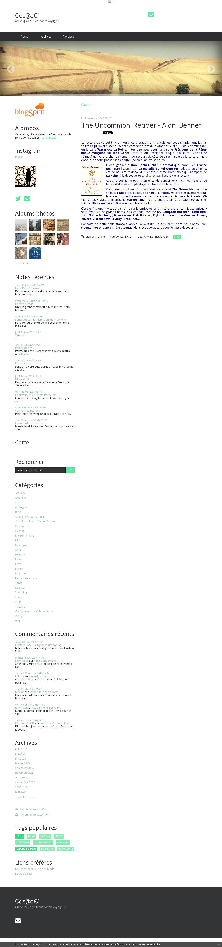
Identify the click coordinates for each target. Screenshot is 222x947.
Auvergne (21, 507)
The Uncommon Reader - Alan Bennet (141, 124)
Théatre (20, 606)
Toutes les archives (25, 797)
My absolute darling (49, 645)
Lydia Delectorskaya (27, 288)
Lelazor (19, 676)
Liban (18, 559)
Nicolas (19, 692)
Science (19, 587)
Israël (31, 836)
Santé (18, 583)
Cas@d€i (27, 15)
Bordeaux (62, 842)
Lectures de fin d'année (29, 423)
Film (17, 540)
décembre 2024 (24, 768)
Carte (22, 442)
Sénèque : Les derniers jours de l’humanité (41, 319)
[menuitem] (25, 37)
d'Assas (19, 530)
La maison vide (24, 304)
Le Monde (23, 842)
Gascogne (21, 545)
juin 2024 (20, 791)
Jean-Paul (21, 707)
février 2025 (22, 763)
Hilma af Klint (23, 379)
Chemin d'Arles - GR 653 (29, 516)
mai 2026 (20, 758)
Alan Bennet (151, 236)
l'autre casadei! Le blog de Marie (34, 869)
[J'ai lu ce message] (218, 944)
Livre (18, 564)
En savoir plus (153, 944)
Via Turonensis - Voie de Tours (34, 611)
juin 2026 (20, 753)
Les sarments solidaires (46, 707)
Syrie (18, 601)
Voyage (19, 616)
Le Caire (45, 836)
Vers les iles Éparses (27, 410)
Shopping (21, 592)
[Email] (151, 14)
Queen (164, 236)
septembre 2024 (25, 782)
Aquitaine (21, 497)
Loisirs (19, 568)
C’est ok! (20, 335)
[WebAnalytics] (111, 2)
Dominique (21, 660)
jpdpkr (19, 157)
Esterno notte (23, 363)
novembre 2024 (24, 772)
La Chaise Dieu (43, 842)
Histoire (20, 554)
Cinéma (19, 526)
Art (17, 502)
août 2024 (21, 787)
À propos (68, 36)
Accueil (25, 36)
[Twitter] (18, 198)
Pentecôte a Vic (24, 348)
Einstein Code (23, 645)
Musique (20, 573)
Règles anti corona (45, 660)
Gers (18, 549)
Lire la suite (49, 137)
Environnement (24, 535)
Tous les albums (23, 263)
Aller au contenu (12, 7)
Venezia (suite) (38, 676)
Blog (18, 512)
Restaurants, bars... (26, 578)
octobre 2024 (23, 777)
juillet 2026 (21, 749)
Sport (18, 597)
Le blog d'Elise (24, 873)
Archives (46, 36)
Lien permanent (95, 236)
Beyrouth (47, 848)
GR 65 (58, 836)
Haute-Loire (65, 848)
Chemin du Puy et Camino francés (35, 521)
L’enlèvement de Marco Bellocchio (35, 395)
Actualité (20, 493)
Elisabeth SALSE (24, 723)
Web (18, 620)
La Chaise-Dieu (26, 848)
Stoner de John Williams (43, 692)
